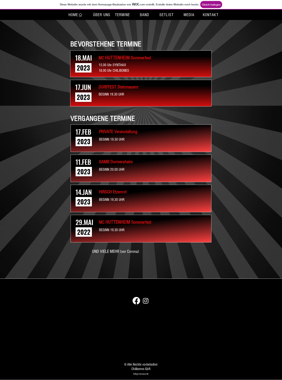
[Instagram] (145, 300)
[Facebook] (136, 300)
